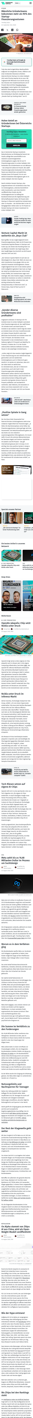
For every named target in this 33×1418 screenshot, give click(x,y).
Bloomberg (26, 1278)
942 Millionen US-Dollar (16, 1142)
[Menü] (30, 3)
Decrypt (20, 1351)
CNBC (25, 665)
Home (16, 3)
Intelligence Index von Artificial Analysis (16, 1399)
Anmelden (16, 145)
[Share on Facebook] (2, 30)
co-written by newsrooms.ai (21, 629)
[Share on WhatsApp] (17, 30)
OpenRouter (22, 1322)
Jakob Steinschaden (7, 867)
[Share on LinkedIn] (12, 30)
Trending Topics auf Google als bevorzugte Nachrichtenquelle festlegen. (16, 62)
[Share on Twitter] (7, 30)
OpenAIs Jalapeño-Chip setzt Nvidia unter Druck (10, 566)
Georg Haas (7, 629)
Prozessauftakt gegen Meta (16, 938)
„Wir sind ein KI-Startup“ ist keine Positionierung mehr (11, 529)
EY (28, 80)
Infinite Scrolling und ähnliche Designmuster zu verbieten (14, 1120)
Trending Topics (5, 22)
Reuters (13, 916)
